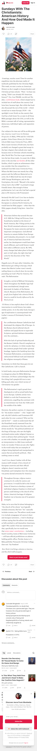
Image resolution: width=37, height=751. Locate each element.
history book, (15, 100)
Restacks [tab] (14, 585)
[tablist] (10, 585)
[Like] (4, 34)
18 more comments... (8, 643)
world (8, 100)
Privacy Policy (25, 737)
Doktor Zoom (10, 27)
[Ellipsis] (34, 603)
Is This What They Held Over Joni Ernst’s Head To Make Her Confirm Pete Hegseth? (13, 678)
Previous (7, 571)
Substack (9, 747)
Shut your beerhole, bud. (10, 666)
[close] (31, 693)
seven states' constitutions (14, 531)
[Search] (33, 653)
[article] (18, 664)
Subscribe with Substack (20, 729)
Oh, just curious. (7, 683)
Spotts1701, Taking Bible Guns (16, 631)
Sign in (33, 3)
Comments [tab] (6, 585)
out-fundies (21, 160)
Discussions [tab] (16, 653)
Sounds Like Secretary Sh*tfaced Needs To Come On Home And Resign (12, 660)
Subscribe (25, 3)
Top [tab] (4, 653)
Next (30, 571)
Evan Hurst (13, 668)
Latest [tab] (9, 653)
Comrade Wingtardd (13, 604)
